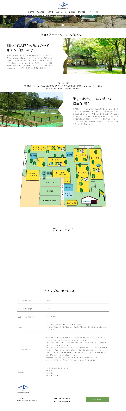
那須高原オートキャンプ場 (88, 12)
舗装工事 (31, 12)
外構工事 (50, 12)
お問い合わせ (97, 399)
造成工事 (40, 12)
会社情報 (72, 12)
